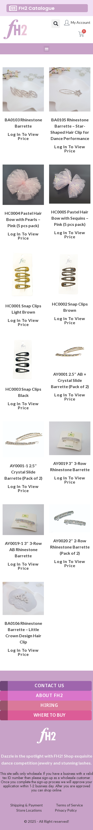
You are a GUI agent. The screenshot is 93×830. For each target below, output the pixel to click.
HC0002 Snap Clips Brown (70, 307)
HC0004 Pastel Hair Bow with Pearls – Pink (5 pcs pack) (23, 219)
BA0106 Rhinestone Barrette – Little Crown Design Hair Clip (23, 632)
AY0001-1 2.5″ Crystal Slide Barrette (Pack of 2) (23, 471)
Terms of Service (69, 805)
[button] (55, 23)
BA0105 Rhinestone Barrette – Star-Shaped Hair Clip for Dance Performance (69, 129)
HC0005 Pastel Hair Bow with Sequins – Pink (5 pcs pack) (69, 218)
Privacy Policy (66, 810)
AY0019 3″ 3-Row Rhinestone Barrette (70, 466)
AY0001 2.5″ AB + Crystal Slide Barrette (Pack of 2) (70, 380)
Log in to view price (23, 136)
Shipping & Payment (26, 805)
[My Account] (66, 22)
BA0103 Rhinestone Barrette (23, 122)
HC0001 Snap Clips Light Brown (23, 308)
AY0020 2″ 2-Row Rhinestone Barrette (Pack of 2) (70, 546)
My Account (80, 22)
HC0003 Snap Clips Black (23, 392)
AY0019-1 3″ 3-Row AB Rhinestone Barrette (23, 549)
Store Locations (29, 810)
